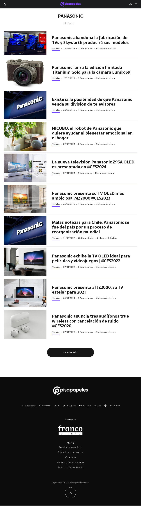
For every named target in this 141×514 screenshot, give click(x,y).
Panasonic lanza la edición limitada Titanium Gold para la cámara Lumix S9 (91, 70)
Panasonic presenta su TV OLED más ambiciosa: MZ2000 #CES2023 (88, 196)
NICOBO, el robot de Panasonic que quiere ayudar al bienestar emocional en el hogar (92, 133)
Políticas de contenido (70, 467)
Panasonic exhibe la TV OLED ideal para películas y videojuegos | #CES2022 (91, 258)
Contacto (70, 457)
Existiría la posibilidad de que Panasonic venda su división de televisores (92, 102)
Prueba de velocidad (70, 447)
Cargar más (70, 352)
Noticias (56, 48)
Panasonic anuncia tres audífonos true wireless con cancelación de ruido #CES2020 (90, 321)
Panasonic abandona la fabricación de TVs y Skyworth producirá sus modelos (90, 40)
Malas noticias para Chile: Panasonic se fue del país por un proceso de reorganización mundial (90, 227)
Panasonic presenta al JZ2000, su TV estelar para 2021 (87, 290)
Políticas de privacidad (70, 462)
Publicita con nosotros (70, 452)
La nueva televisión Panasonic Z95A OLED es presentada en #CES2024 (93, 164)
